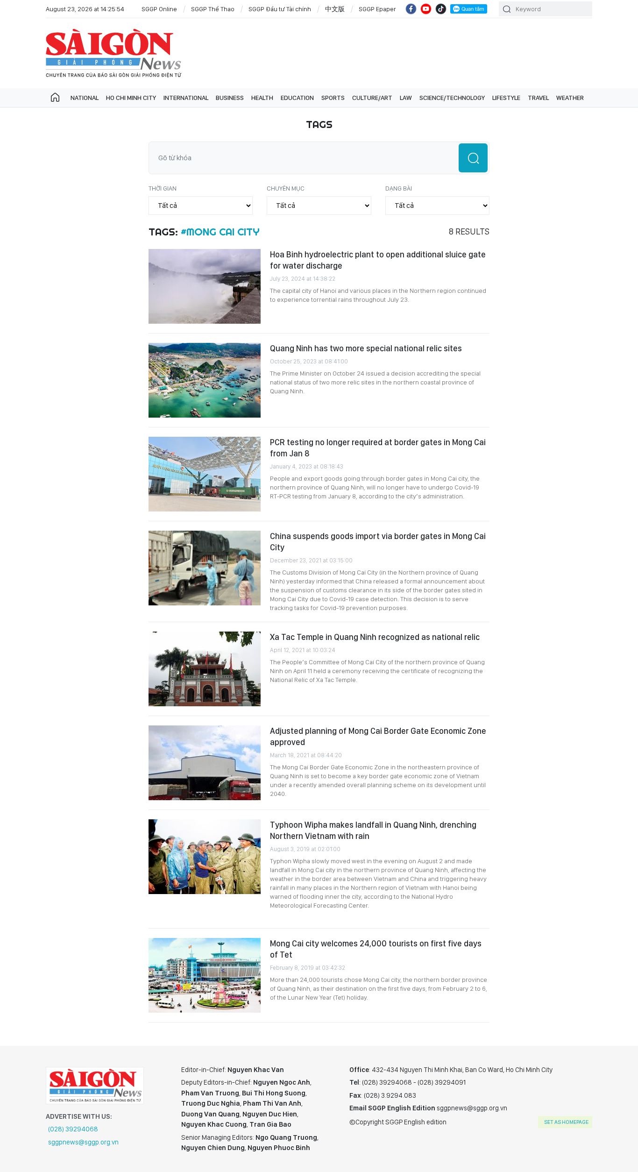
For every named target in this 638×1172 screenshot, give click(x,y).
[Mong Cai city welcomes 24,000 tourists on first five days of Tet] (205, 975)
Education (297, 97)
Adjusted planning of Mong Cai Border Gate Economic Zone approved (378, 736)
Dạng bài (398, 188)
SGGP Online (159, 9)
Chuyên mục (286, 188)
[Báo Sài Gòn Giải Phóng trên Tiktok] (441, 8)
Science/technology (452, 97)
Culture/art (372, 97)
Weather (570, 97)
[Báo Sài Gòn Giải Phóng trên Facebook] (411, 8)
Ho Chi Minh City (131, 97)
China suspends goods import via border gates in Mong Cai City (378, 541)
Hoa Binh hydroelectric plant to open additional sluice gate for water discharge (378, 259)
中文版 (335, 9)
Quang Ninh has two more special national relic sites (366, 348)
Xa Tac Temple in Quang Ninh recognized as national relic (375, 637)
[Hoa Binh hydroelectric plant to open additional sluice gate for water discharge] (205, 286)
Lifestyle (506, 97)
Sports (333, 97)
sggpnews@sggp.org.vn (83, 1142)
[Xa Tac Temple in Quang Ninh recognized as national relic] (205, 669)
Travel (538, 97)
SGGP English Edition (113, 53)
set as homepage (566, 1122)
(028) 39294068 (73, 1129)
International (185, 97)
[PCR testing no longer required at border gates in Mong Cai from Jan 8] (205, 474)
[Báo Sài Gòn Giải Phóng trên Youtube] (426, 8)
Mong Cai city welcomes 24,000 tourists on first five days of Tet (376, 948)
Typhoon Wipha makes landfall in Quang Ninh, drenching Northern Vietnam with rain (373, 830)
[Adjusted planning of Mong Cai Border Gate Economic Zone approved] (205, 762)
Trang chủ (55, 97)
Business (230, 97)
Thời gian (163, 188)
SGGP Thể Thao (212, 9)
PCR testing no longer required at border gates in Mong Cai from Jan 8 (378, 447)
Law (406, 97)
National (85, 97)
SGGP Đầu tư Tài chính (279, 9)
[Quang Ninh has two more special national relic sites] (205, 380)
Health (262, 97)
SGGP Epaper (377, 9)
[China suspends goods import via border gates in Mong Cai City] (205, 568)
